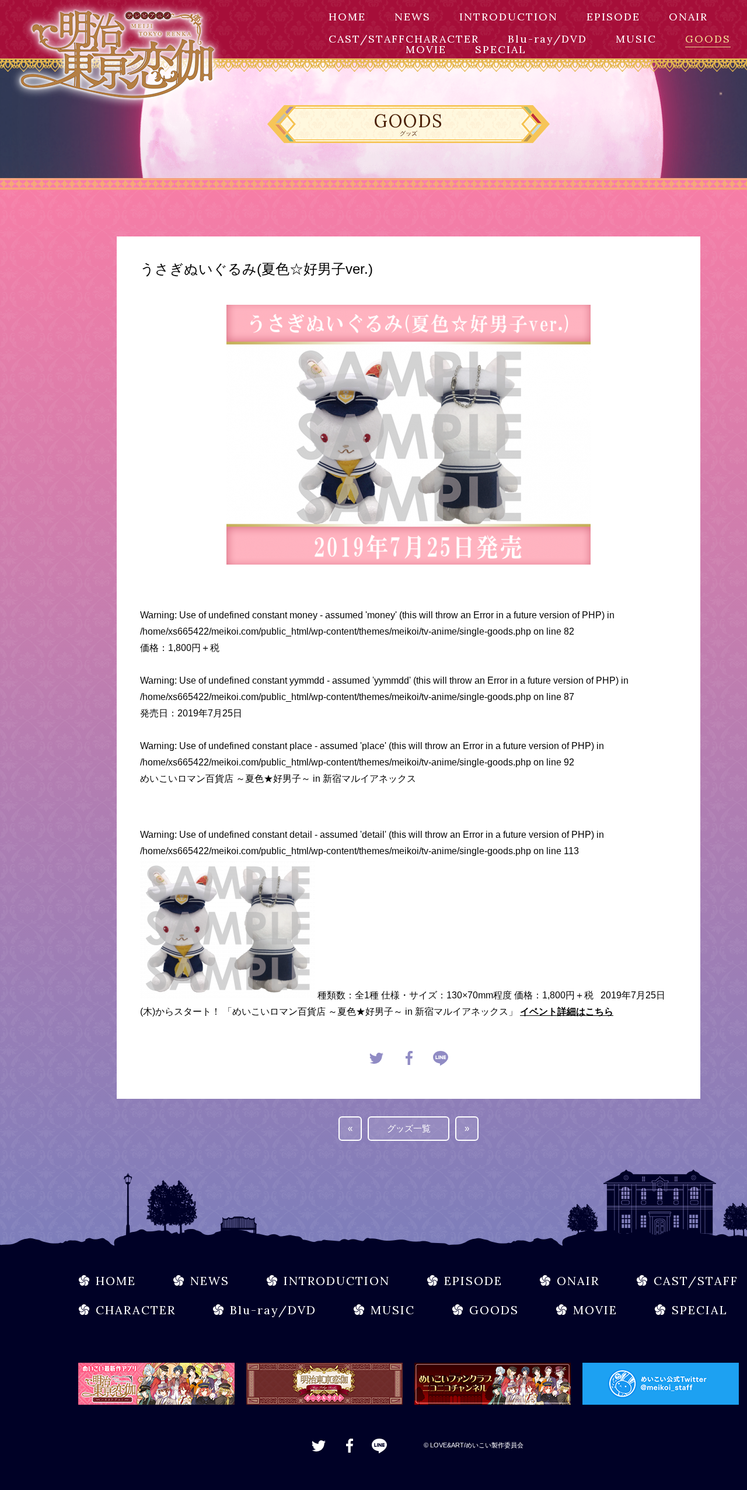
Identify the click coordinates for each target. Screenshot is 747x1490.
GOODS (708, 39)
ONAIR (688, 16)
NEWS (413, 16)
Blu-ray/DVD (547, 39)
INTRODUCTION (508, 16)
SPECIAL (500, 49)
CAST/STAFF (367, 39)
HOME (347, 16)
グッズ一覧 (409, 1128)
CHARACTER (442, 39)
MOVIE (426, 49)
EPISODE (613, 16)
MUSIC (636, 39)
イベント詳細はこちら (566, 1011)
